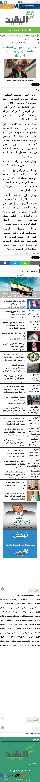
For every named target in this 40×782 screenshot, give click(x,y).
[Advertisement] (20, 572)
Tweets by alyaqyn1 (33, 733)
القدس (32, 253)
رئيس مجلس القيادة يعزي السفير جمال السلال (17, 603)
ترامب (18, 253)
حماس (25, 253)
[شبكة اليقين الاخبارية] (20, 516)
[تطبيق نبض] (20, 544)
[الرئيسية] (30, 30)
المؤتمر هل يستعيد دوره (25, 595)
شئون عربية (32, 40)
